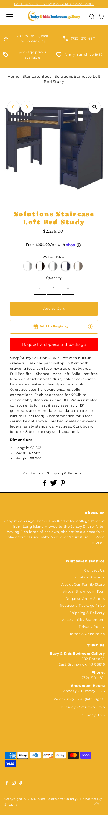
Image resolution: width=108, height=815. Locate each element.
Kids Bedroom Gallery (57, 799)
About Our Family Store (83, 584)
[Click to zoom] (94, 107)
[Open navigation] (12, 17)
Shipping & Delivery (87, 613)
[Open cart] (101, 16)
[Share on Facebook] (45, 484)
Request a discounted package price (54, 344)
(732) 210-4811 (83, 38)
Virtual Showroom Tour (84, 591)
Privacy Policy (92, 626)
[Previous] (13, 107)
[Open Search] (91, 16)
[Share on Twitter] (54, 484)
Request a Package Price (82, 605)
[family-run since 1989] (59, 56)
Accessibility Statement (83, 620)
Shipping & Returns (64, 473)
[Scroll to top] (96, 803)
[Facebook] (6, 783)
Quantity (54, 278)
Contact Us (94, 570)
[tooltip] (90, 326)
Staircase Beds (37, 76)
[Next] (27, 107)
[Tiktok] (21, 783)
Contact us (33, 473)
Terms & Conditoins (87, 634)
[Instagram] (13, 783)
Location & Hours (89, 577)
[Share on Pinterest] (63, 484)
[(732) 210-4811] (65, 40)
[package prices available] (5, 56)
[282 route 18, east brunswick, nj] (6, 40)
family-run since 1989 (83, 54)
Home (13, 76)
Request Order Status (85, 598)
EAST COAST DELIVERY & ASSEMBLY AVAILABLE (54, 4)
